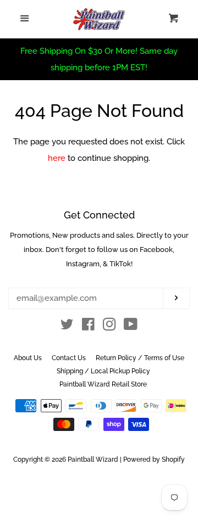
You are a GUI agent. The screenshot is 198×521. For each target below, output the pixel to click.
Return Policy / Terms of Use (140, 358)
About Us (28, 358)
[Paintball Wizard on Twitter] (67, 327)
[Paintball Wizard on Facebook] (88, 327)
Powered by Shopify (154, 459)
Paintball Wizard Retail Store (103, 384)
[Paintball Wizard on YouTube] (131, 327)
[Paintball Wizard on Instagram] (109, 327)
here (56, 158)
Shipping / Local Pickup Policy (103, 371)
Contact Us (69, 358)
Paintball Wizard (93, 459)
